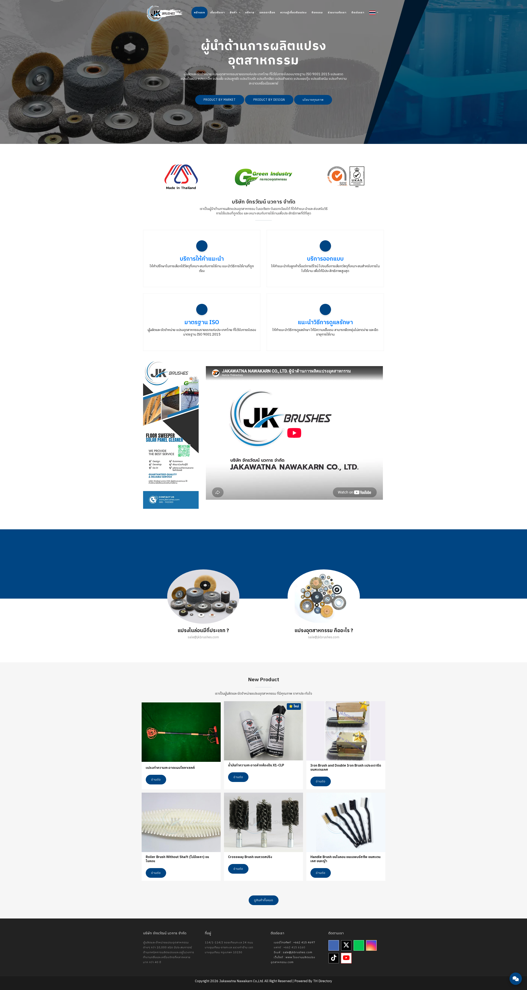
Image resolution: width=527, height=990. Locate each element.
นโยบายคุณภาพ (313, 99)
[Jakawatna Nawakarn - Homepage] (164, 13)
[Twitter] (346, 945)
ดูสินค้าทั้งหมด (263, 900)
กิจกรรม (317, 12)
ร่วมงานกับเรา (337, 12)
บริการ (249, 12)
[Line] (359, 945)
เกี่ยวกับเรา (217, 12)
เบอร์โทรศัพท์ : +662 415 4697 (294, 942)
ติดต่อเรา (357, 12)
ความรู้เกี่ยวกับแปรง (293, 12)
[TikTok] (334, 958)
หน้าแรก (199, 12)
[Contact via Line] (516, 955)
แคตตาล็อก (267, 12)
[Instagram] (371, 945)
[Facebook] (334, 945)
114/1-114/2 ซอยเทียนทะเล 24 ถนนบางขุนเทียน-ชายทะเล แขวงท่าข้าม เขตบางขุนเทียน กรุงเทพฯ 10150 (229, 947)
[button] (374, 12)
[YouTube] (346, 958)
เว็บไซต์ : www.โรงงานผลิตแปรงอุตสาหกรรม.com (293, 960)
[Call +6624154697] (516, 967)
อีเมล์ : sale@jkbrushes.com (292, 952)
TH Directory (322, 981)
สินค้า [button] (234, 12)
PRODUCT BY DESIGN (269, 99)
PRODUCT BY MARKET (220, 99)
